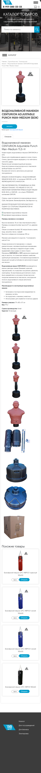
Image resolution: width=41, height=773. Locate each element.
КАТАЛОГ (12, 55)
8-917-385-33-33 (12, 6)
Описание (7, 137)
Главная (4, 61)
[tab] (8, 137)
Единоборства (13, 61)
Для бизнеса (24, 729)
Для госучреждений (26, 725)
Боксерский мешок (16, 130)
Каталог (22, 721)
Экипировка (23, 734)
